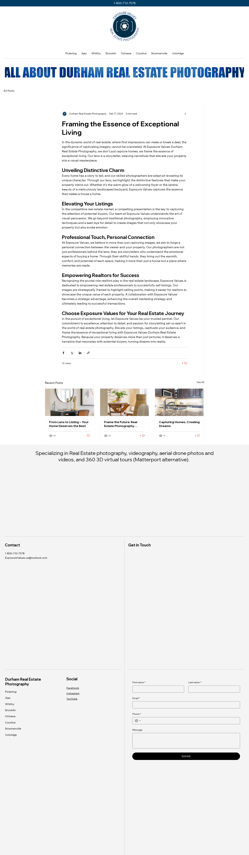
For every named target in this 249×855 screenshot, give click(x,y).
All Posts (8, 90)
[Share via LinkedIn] (80, 352)
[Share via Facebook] (63, 352)
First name (138, 682)
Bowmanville (13, 728)
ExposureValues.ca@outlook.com (26, 557)
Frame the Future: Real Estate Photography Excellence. (120, 424)
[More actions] (185, 114)
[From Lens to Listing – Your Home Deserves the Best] (69, 402)
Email (136, 698)
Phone (136, 713)
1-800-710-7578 (124, 3)
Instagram (72, 693)
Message (137, 729)
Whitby (9, 704)
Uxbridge (11, 734)
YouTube (71, 698)
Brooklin (10, 710)
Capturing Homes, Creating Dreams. (179, 424)
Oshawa (10, 716)
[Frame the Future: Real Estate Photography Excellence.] (124, 402)
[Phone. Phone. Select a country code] (137, 721)
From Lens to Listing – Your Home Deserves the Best (69, 424)
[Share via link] (88, 352)
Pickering (10, 691)
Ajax (8, 697)
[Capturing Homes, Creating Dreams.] (179, 402)
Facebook (72, 688)
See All (200, 382)
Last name (194, 682)
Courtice (10, 722)
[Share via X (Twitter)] (71, 352)
